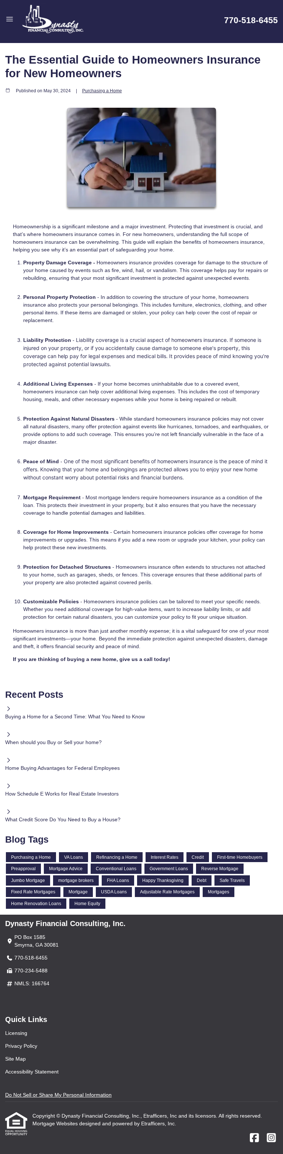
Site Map (15, 1059)
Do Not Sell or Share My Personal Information (58, 1095)
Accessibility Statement (32, 1072)
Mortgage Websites (55, 1123)
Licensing (16, 1033)
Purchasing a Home (102, 90)
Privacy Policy (21, 1046)
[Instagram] (271, 1138)
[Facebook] (254, 1138)
